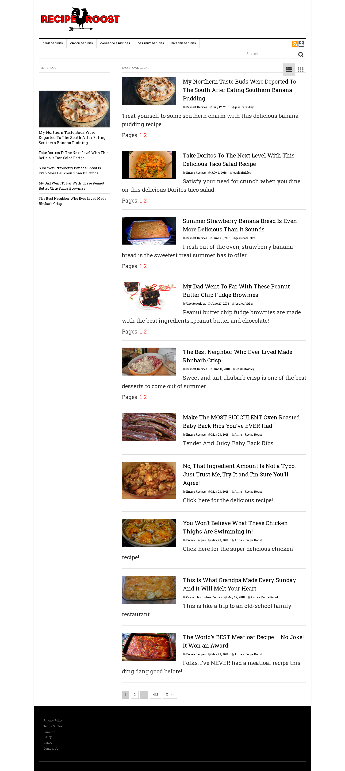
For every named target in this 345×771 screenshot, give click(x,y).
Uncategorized (196, 303)
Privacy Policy (53, 720)
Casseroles (193, 597)
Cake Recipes (52, 43)
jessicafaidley (244, 107)
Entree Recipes (183, 43)
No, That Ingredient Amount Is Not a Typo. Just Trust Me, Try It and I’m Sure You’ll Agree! (239, 474)
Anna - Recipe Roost (248, 434)
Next (170, 694)
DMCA (47, 742)
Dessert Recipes (151, 43)
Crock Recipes (81, 43)
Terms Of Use (52, 726)
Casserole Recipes (115, 43)
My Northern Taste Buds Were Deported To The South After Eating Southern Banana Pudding (239, 90)
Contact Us (50, 748)
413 (155, 694)
